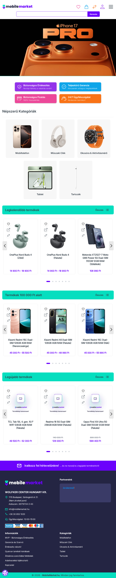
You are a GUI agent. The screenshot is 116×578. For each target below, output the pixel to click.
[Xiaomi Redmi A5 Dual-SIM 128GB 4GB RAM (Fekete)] (58, 330)
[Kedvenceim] (78, 7)
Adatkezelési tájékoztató (16, 560)
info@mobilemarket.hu (19, 509)
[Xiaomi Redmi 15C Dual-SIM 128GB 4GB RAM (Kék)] (95, 330)
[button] (48, 281)
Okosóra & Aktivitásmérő (71, 547)
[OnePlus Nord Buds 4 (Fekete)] (58, 246)
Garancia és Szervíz (14, 542)
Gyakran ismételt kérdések (17, 551)
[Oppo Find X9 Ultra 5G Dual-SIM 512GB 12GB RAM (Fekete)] (95, 415)
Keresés (93, 14)
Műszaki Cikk (66, 542)
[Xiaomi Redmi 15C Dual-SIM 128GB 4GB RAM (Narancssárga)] (20, 330)
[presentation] (5, 245)
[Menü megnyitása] (111, 7)
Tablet (62, 551)
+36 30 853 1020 (17, 514)
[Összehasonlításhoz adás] (8, 235)
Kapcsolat (9, 565)
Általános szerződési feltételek (19, 556)
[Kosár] (86, 7)
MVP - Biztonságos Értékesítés (19, 537)
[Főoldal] (26, 7)
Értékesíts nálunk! (13, 547)
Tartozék (64, 556)
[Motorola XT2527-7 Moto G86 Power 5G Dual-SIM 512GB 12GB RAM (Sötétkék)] (95, 246)
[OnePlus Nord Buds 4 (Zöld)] (20, 246)
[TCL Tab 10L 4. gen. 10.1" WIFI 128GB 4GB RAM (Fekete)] (20, 415)
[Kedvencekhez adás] (8, 224)
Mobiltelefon (65, 537)
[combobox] (51, 14)
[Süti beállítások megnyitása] (5, 573)
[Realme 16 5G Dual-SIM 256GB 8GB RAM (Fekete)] (58, 415)
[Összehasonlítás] (94, 7)
